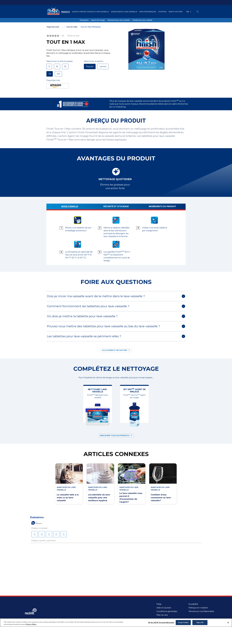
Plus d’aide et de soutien (114, 350)
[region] (116, 622)
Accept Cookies (183, 622)
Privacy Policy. (31, 624)
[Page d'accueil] (52, 12)
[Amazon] (57, 86)
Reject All (200, 622)
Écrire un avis (73, 36)
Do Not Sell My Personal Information (161, 622)
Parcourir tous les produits (114, 435)
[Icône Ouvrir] (197, 11)
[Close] (228, 622)
